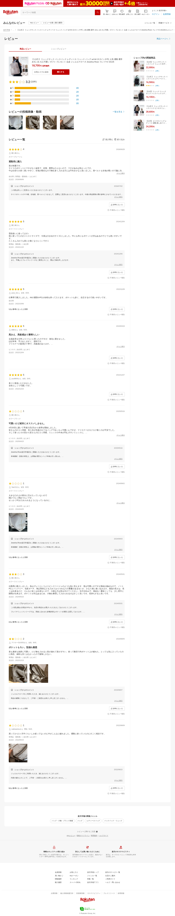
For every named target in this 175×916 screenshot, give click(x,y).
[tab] (25, 49)
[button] (115, 12)
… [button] (13, 30)
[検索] (97, 12)
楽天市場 (6, 30)
